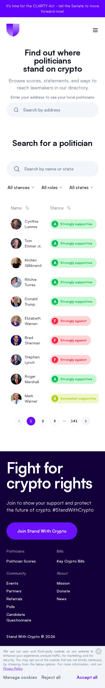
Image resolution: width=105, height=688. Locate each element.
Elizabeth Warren (33, 321)
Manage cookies (20, 677)
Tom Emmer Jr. (33, 243)
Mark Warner (31, 398)
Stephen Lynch (32, 360)
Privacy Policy (12, 668)
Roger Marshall (32, 379)
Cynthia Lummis (31, 224)
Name (16, 208)
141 (74, 422)
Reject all (51, 677)
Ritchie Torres (31, 282)
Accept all (87, 677)
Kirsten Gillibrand (33, 263)
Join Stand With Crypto (41, 531)
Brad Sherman (32, 340)
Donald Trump (31, 301)
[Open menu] (95, 30)
